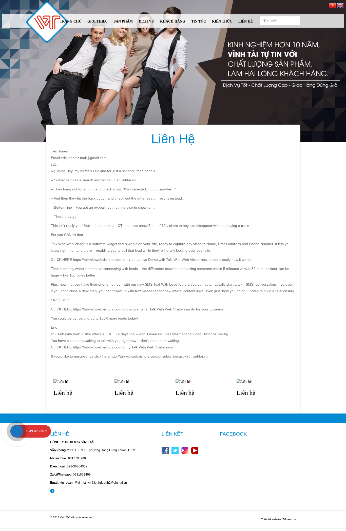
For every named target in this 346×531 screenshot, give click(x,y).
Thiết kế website (271, 519)
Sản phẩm (123, 21)
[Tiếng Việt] (332, 5)
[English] (340, 5)
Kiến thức (222, 21)
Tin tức (198, 21)
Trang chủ (70, 21)
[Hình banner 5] (173, 71)
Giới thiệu (97, 21)
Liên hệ (245, 21)
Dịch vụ (146, 21)
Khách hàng (172, 21)
